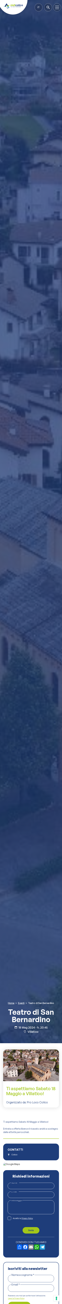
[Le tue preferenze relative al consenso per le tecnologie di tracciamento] (56, 1298)
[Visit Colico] (13, 6)
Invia (31, 1230)
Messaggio (16, 1200)
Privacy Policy (27, 1218)
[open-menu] (57, 7)
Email (14, 1191)
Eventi (21, 1003)
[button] (38, 7)
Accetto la (23, 1218)
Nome (15, 1182)
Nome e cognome (23, 1274)
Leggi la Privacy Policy (16, 1298)
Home (11, 1003)
